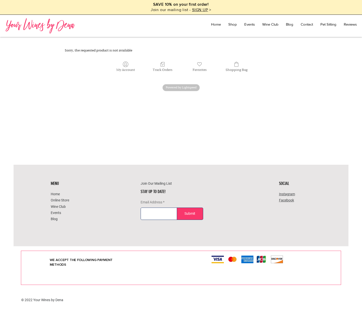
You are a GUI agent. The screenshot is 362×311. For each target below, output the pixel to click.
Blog (54, 219)
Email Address (151, 202)
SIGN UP (200, 10)
